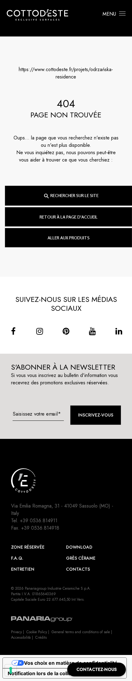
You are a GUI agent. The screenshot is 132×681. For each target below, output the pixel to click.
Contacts (78, 569)
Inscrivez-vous (95, 415)
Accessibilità (21, 637)
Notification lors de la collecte (43, 673)
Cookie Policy (36, 632)
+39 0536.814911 (38, 520)
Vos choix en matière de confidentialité (71, 663)
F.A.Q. (17, 558)
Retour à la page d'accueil (69, 216)
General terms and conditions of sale (81, 632)
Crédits (41, 637)
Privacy (16, 632)
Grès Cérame (80, 558)
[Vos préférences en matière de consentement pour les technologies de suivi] (11, 670)
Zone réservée (28, 547)
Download (79, 547)
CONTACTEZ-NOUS (96, 669)
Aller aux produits (69, 237)
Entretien (22, 569)
